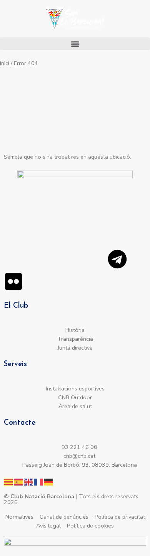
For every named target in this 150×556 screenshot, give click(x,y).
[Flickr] (13, 281)
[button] (75, 43)
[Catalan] (9, 481)
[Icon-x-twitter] (55, 259)
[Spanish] (19, 481)
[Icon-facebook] (34, 259)
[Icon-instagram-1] (13, 259)
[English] (29, 481)
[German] (49, 481)
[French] (39, 481)
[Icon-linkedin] (75, 259)
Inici (4, 63)
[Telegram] (117, 259)
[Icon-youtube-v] (96, 259)
